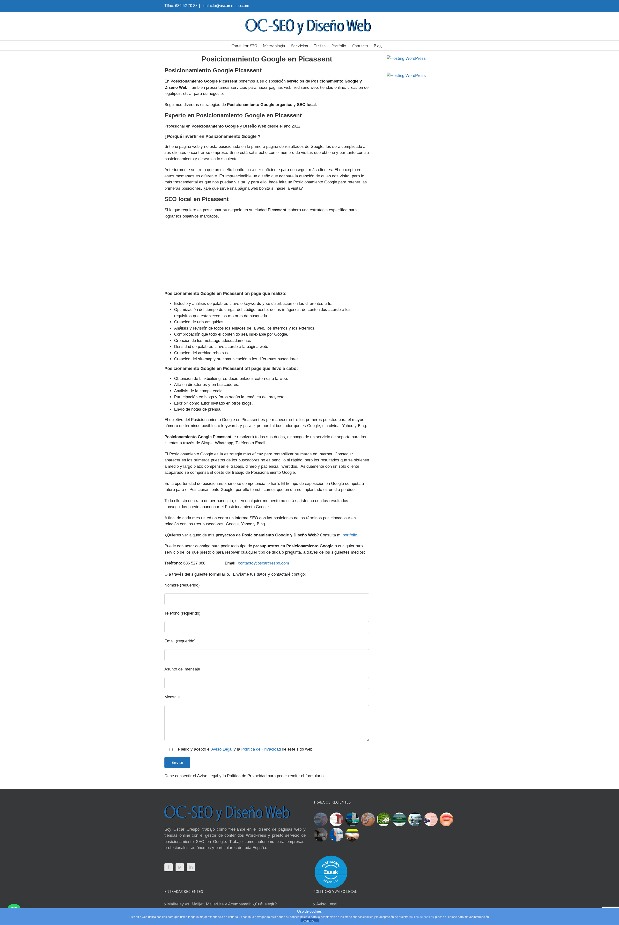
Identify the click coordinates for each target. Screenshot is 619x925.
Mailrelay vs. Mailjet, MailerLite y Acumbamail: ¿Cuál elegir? (222, 904)
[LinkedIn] (191, 867)
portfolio (350, 535)
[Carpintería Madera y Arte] (336, 819)
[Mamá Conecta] (320, 819)
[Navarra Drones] (415, 819)
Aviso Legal (221, 749)
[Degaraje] (336, 834)
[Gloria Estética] (368, 819)
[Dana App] (430, 819)
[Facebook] (168, 867)
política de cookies (421, 917)
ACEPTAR (309, 920)
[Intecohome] (320, 834)
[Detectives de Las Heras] (352, 819)
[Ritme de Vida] (383, 819)
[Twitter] (180, 867)
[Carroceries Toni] (352, 834)
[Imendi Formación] (399, 819)
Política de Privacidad (261, 749)
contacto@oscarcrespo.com (225, 6)
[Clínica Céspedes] (446, 819)
